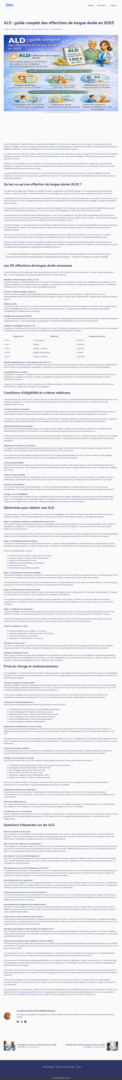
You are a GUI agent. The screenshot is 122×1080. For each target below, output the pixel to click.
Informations (102, 5)
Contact (113, 5)
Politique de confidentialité (65, 1067)
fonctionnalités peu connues (25, 994)
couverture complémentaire (71, 731)
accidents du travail (14, 455)
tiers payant (10, 695)
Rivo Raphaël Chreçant (41, 29)
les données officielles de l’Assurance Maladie (26, 242)
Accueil (90, 5)
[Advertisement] (61, 129)
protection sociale (58, 154)
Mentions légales (48, 1067)
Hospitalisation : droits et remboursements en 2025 (36, 1045)
